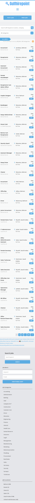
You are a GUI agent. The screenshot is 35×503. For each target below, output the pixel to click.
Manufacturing (8, 444)
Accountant (4, 48)
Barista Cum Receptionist (4, 134)
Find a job (25, 17)
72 (28, 335)
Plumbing (6, 453)
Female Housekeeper (4, 76)
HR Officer (3, 298)
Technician (7, 474)
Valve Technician (6, 260)
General (6, 425)
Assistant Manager (6, 153)
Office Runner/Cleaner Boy (6, 317)
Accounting (7, 391)
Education (6, 416)
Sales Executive (5, 269)
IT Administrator (6, 229)
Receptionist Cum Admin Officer (6, 86)
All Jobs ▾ (5, 39)
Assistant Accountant (4, 67)
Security (6, 468)
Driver (2, 201)
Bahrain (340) (7, 484)
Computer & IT (7, 404)
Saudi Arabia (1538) (9, 496)
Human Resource (8, 431)
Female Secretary (6, 250)
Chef (5, 400)
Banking (6, 397)
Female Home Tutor (6, 220)
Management (7, 440)
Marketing (6, 447)
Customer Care (8, 410)
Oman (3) (6, 490)
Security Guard (5, 143)
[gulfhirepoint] (17, 3)
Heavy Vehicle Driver (6, 115)
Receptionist (4, 57)
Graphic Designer (6, 95)
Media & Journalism (9, 450)
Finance (6, 422)
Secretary (6, 465)
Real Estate (7, 459)
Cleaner (3, 172)
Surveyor (6, 471)
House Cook (4, 124)
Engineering (7, 419)
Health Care (7, 428)
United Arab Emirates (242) (11, 499)
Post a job (10, 17)
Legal (5, 437)
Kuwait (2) (6, 487)
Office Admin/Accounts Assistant (5, 240)
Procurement (7, 456)
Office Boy (4, 191)
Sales (5, 462)
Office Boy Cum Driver (5, 279)
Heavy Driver (4, 162)
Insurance (6, 434)
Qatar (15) (6, 493)
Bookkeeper (4, 105)
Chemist (3, 308)
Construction (7, 407)
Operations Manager (4, 289)
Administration (8, 394)
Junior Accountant (6, 210)
